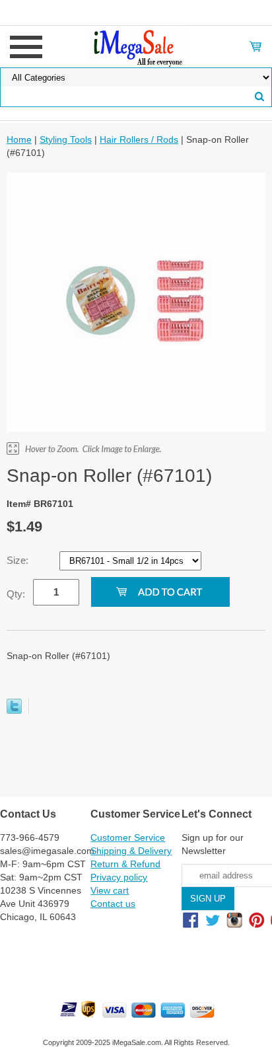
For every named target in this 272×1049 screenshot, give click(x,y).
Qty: (16, 594)
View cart (109, 890)
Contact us (112, 903)
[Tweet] (14, 710)
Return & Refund (125, 864)
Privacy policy (118, 877)
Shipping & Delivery (131, 850)
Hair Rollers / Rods (139, 139)
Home (19, 139)
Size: (19, 560)
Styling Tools (66, 139)
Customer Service (127, 837)
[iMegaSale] (136, 45)
